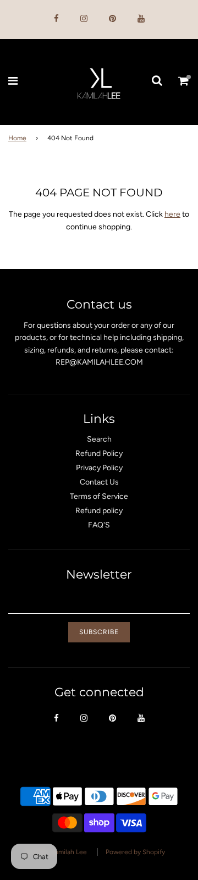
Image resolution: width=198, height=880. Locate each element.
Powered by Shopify (135, 852)
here (172, 214)
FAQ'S (99, 525)
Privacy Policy (99, 467)
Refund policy (99, 510)
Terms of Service (99, 496)
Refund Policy (99, 453)
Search (99, 439)
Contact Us (99, 482)
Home (17, 138)
